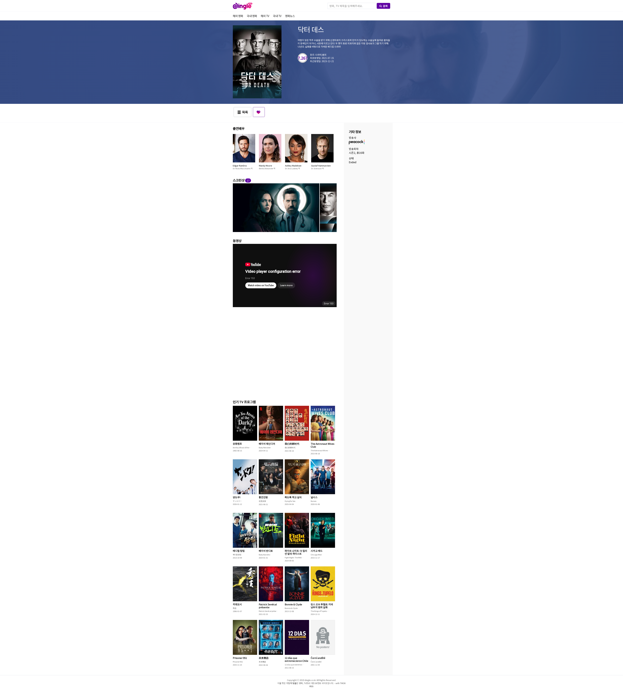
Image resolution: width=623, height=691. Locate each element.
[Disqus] (285, 352)
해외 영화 (238, 16)
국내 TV (277, 16)
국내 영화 (252, 16)
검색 (385, 6)
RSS (311, 686)
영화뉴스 (290, 16)
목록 (245, 112)
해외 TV (265, 16)
